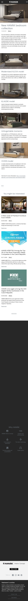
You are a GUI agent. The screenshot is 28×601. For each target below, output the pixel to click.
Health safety (20, 450)
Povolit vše (14, 594)
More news (14, 313)
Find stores (14, 569)
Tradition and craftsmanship (20, 434)
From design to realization (7, 442)
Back (2, 185)
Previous (2, 61)
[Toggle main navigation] (2, 2)
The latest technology (20, 442)
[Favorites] (27, 2)
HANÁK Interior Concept (7, 433)
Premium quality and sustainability (7, 451)
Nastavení (14, 597)
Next (25, 61)
